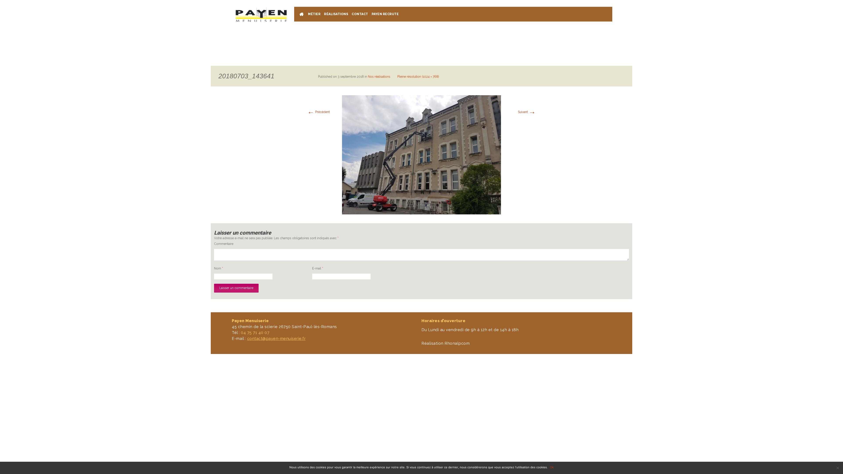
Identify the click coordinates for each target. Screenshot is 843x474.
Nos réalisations (379, 76)
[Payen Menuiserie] (261, 14)
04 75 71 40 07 (595, 2)
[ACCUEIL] (302, 15)
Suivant (527, 112)
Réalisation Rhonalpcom (446, 343)
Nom (218, 268)
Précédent (318, 112)
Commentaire (223, 244)
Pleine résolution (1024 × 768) (418, 76)
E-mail (317, 268)
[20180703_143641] (421, 154)
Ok (552, 467)
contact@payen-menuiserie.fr (276, 338)
